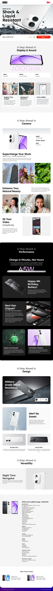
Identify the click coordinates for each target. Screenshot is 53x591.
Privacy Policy (12, 589)
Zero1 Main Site (4, 589)
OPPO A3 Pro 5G (39, 576)
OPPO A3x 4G (14, 576)
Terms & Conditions (8, 589)
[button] (23, 182)
